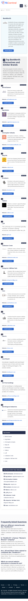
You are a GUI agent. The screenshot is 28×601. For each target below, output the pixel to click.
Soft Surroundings (7, 383)
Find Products (8, 50)
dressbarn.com (11, 190)
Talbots (4, 201)
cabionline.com (11, 325)
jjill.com (9, 234)
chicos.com (10, 348)
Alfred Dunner (6, 87)
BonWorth (7, 18)
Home (3, 10)
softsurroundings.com (13, 396)
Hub (9, 585)
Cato (3, 291)
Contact (11, 587)
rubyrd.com (10, 167)
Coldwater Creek (7, 245)
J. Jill (3, 223)
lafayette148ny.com (12, 280)
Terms (22, 585)
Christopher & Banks (8, 133)
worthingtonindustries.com (14, 420)
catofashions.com (12, 302)
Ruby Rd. (4, 155)
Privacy (15, 585)
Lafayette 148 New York (9, 268)
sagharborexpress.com (13, 122)
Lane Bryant (6, 359)
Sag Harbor (5, 110)
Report (18, 587)
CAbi (3, 313)
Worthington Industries (9, 407)
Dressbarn (5, 178)
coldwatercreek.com (12, 257)
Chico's (4, 336)
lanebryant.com (11, 372)
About (3, 587)
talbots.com (10, 212)
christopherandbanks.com (14, 144)
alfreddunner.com (11, 99)
